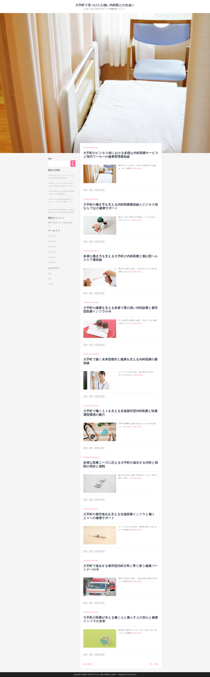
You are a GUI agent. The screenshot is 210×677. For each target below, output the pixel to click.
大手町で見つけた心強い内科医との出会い (105, 5)
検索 (50, 159)
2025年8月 (52, 257)
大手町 (97, 190)
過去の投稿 (87, 664)
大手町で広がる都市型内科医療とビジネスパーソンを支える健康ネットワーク (61, 201)
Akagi (96, 147)
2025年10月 (52, 247)
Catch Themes (131, 674)
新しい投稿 (154, 664)
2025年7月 (52, 262)
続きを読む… (138, 168)
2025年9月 (52, 252)
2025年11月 (52, 241)
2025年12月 (52, 236)
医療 (91, 190)
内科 (85, 190)
